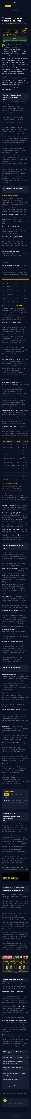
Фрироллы (15, 6)
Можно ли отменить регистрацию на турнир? (13, 1068)
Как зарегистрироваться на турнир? (13, 1057)
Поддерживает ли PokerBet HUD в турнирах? (12, 1080)
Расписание (15, 9)
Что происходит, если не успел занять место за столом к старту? (13, 1062)
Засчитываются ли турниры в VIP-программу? (12, 1085)
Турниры (8, 6)
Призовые (22, 6)
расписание (22, 125)
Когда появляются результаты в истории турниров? (14, 1074)
